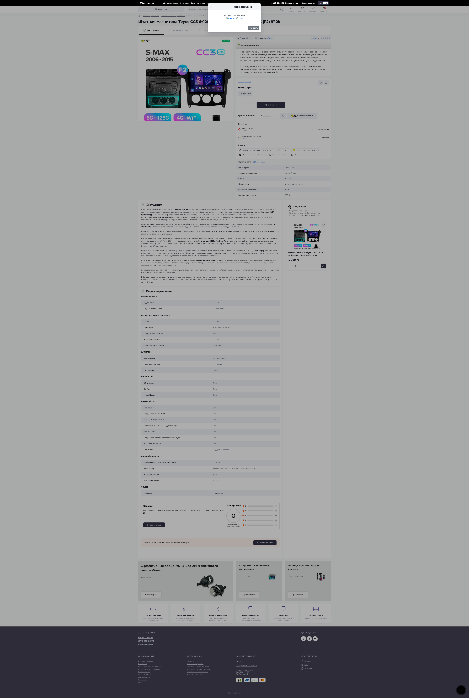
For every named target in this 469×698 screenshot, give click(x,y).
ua (232, 18)
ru (241, 18)
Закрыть (253, 28)
